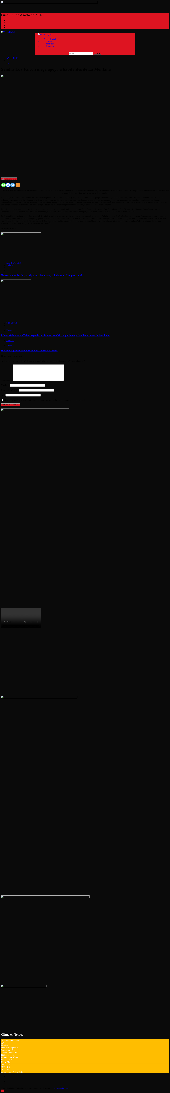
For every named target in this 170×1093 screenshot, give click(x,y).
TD (7, 63)
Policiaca (10, 340)
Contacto (50, 46)
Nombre (5, 385)
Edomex (49, 41)
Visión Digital (50, 39)
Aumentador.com (61, 1088)
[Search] (45, 51)
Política (9, 265)
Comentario (6, 380)
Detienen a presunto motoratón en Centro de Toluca (29, 350)
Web (3, 395)
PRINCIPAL (11, 323)
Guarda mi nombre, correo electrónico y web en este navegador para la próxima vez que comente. (45, 400)
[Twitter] (12, 185)
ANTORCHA (12, 58)
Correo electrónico (9, 390)
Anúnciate (50, 44)
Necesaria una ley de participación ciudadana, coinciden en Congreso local (41, 275)
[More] (18, 185)
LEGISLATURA (13, 263)
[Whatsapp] (3, 185)
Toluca (9, 330)
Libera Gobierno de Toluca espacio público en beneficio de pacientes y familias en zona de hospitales (55, 335)
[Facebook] (8, 185)
